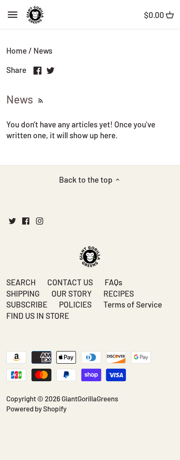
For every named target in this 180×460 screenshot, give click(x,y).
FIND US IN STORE (37, 315)
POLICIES (75, 304)
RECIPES (118, 293)
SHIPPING (23, 293)
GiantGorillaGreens (90, 398)
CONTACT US (70, 282)
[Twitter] (12, 220)
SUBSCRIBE (26, 304)
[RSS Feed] (39, 99)
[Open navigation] (12, 14)
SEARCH (21, 282)
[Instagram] (39, 220)
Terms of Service (132, 304)
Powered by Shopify (36, 408)
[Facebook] (25, 220)
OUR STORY (71, 293)
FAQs (113, 282)
